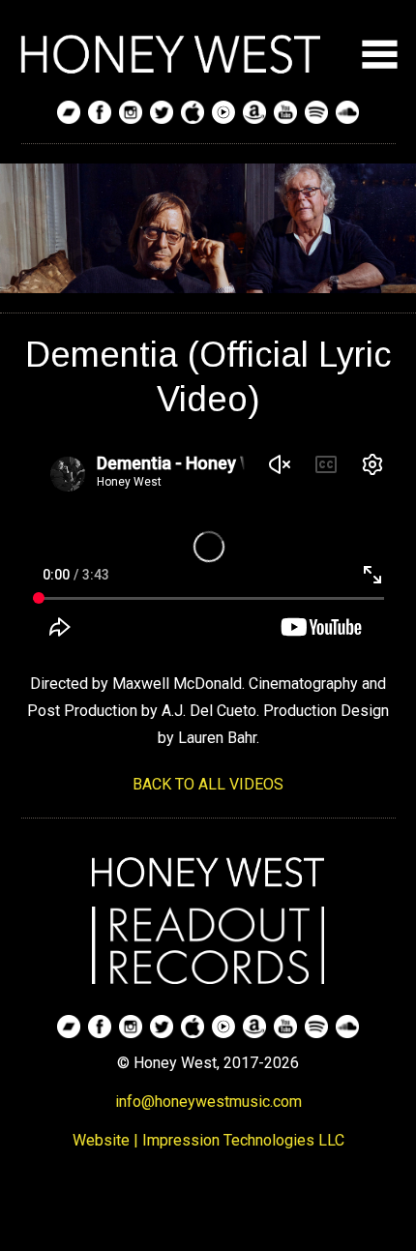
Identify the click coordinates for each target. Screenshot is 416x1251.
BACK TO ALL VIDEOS (208, 784)
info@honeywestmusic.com (208, 1101)
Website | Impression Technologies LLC (208, 1140)
